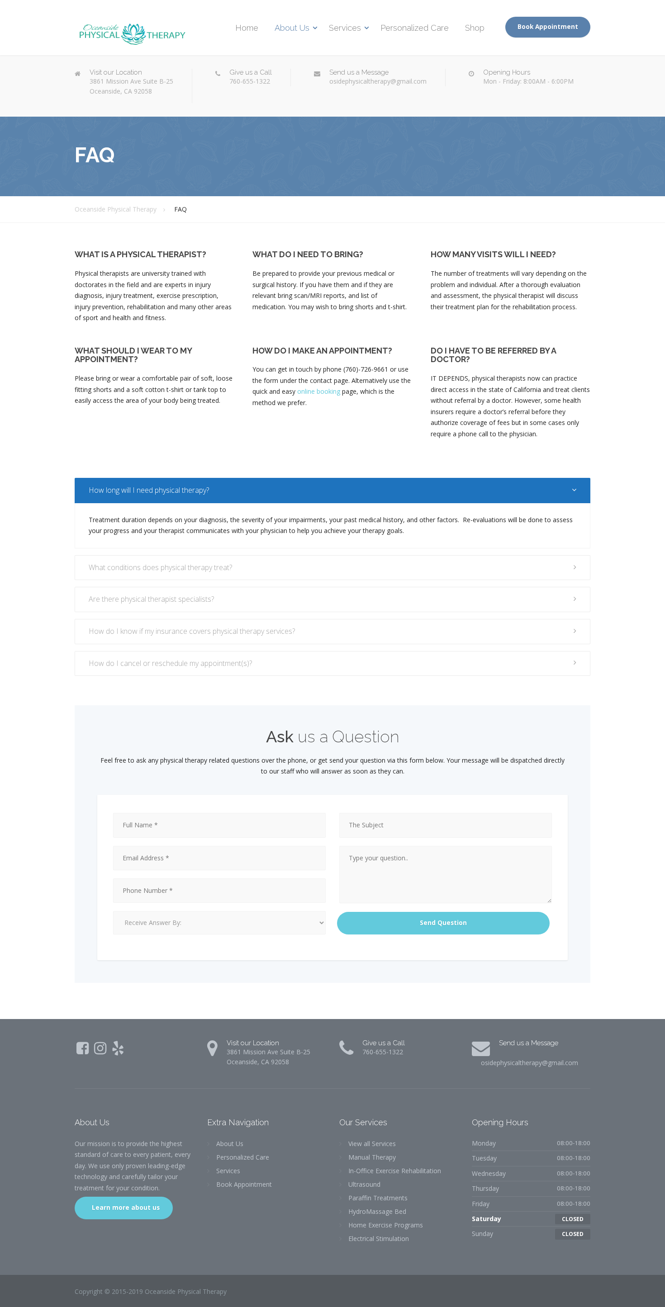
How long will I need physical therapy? (149, 490)
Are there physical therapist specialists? (151, 599)
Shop (474, 28)
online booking (318, 391)
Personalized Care (414, 28)
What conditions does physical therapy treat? (160, 567)
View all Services (372, 1143)
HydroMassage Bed (377, 1211)
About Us (292, 28)
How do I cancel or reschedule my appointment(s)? (170, 663)
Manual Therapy (372, 1157)
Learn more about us (125, 1207)
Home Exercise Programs (385, 1225)
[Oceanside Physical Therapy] (131, 28)
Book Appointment (548, 27)
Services (345, 28)
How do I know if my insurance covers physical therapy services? (192, 631)
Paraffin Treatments (378, 1198)
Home (246, 28)
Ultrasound (364, 1184)
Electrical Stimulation (378, 1238)
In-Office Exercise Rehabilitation (394, 1170)
